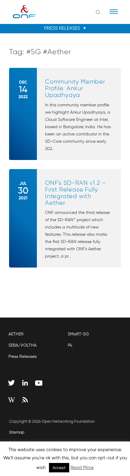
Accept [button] (59, 467)
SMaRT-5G (78, 334)
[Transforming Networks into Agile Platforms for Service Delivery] (20, 11)
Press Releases (22, 356)
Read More (82, 467)
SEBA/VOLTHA (22, 345)
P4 (70, 345)
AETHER (16, 334)
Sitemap (16, 432)
